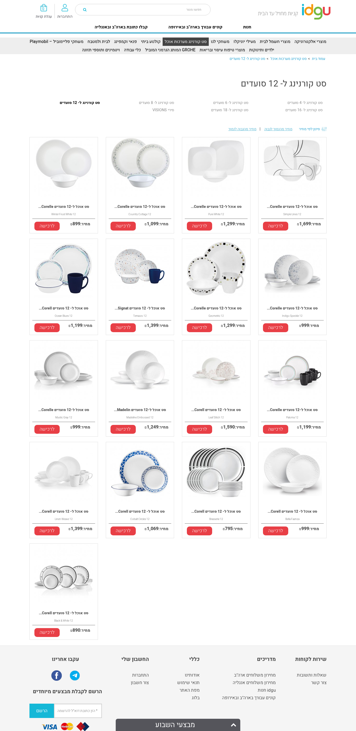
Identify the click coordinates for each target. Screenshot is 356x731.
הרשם (41, 711)
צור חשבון (140, 682)
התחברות (140, 675)
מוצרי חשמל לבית (275, 42)
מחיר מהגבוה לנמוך (242, 129)
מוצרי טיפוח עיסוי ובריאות (222, 50)
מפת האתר (190, 690)
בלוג (196, 698)
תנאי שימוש (188, 682)
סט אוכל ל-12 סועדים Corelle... (63, 206)
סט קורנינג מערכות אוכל (186, 42)
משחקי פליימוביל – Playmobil (56, 42)
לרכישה (47, 226)
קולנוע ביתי (151, 42)
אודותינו (192, 675)
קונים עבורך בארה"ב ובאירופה (195, 27)
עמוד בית (318, 58)
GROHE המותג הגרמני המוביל (170, 50)
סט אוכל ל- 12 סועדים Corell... (63, 308)
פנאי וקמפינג (125, 42)
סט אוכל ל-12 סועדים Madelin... (140, 410)
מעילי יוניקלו (245, 42)
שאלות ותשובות (312, 675)
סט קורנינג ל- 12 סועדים (247, 58)
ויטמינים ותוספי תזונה (101, 50)
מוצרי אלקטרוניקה (310, 42)
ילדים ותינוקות (261, 50)
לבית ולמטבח (99, 42)
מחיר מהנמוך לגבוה (278, 129)
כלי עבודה (132, 50)
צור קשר (319, 682)
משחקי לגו (220, 42)
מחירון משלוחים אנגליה (254, 682)
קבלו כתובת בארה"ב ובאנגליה (121, 27)
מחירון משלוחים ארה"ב (255, 675)
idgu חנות (267, 690)
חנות (247, 27)
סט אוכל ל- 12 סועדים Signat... (140, 308)
